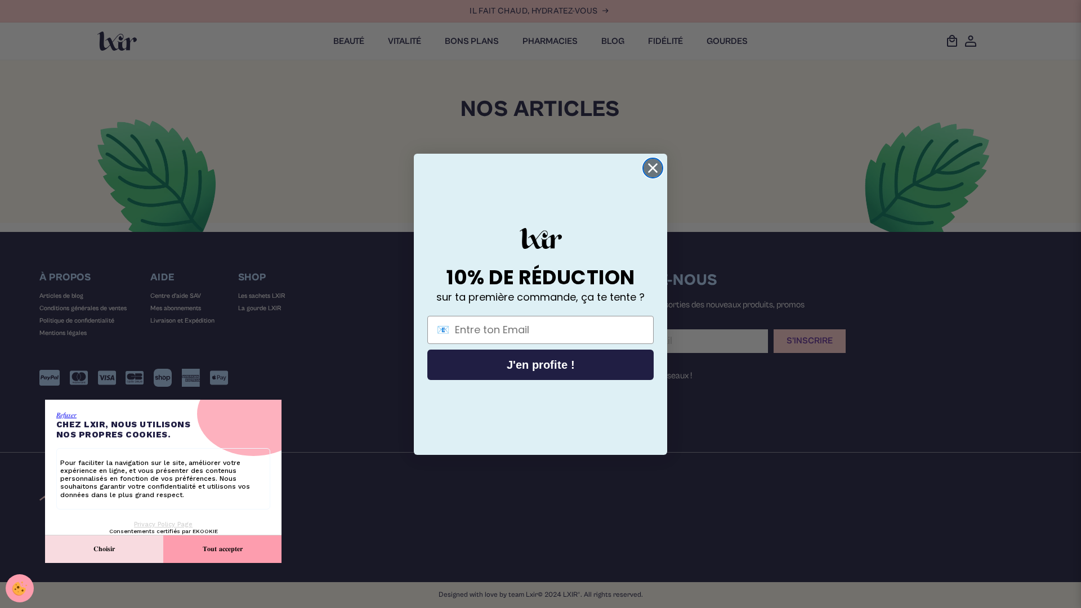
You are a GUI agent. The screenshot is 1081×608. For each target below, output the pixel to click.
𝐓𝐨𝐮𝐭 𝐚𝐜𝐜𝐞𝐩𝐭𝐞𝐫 (223, 549)
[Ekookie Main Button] (20, 588)
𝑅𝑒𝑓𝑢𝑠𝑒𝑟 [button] (66, 415)
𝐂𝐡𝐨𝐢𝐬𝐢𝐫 (104, 549)
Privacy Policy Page (163, 524)
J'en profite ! (541, 365)
